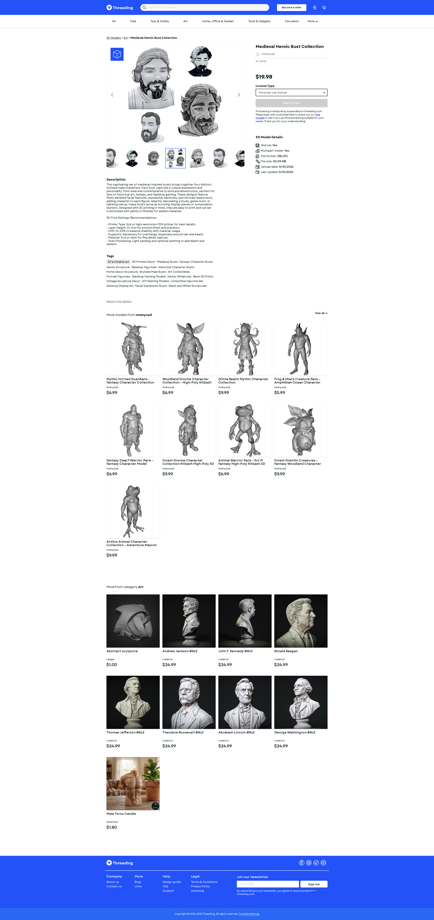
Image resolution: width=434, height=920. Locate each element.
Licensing (197, 891)
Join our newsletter (252, 877)
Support (168, 891)
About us (112, 882)
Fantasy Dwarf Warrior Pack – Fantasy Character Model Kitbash (129, 462)
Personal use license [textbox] (273, 93)
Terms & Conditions (204, 882)
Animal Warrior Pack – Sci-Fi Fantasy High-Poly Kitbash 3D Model (241, 462)
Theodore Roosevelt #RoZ (183, 733)
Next (239, 94)
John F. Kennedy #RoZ (235, 651)
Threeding (119, 7)
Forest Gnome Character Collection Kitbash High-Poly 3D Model (188, 462)
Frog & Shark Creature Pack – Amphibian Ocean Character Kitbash (297, 381)
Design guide (172, 882)
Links (138, 886)
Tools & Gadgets (259, 21)
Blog (138, 882)
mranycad (268, 54)
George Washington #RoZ (294, 733)
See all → (321, 313)
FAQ (165, 886)
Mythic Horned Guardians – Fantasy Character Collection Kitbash (130, 381)
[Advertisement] (292, 208)
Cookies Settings (249, 914)
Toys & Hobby (160, 21)
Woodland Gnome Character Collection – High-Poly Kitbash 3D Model (186, 381)
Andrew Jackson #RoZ (180, 651)
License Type (265, 86)
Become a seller (291, 7)
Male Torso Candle (121, 814)
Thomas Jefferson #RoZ (125, 733)
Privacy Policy (200, 886)
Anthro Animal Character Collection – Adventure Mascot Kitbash (131, 543)
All (114, 21)
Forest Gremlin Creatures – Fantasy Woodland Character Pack (297, 462)
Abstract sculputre (122, 651)
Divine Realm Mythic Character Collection (243, 381)
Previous (112, 94)
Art (185, 21)
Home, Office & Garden (218, 21)
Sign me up (314, 884)
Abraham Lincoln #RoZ (236, 733)
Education (292, 21)
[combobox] (292, 92)
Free (133, 21)
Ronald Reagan (286, 651)
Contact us (114, 886)
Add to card (291, 103)
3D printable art (118, 262)
